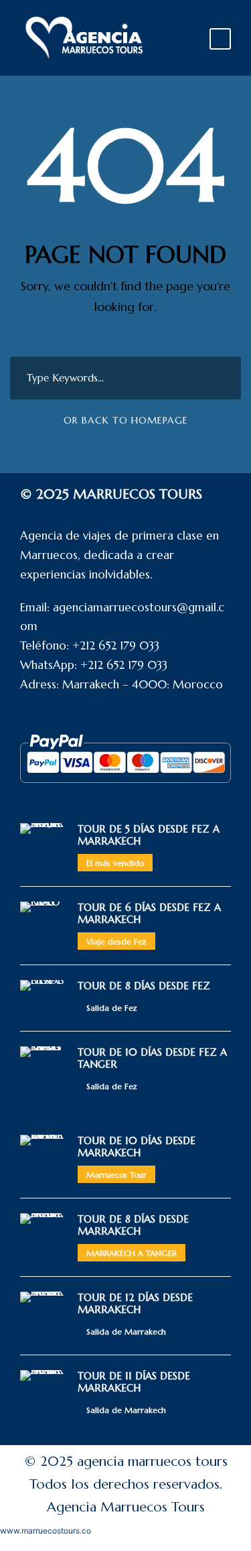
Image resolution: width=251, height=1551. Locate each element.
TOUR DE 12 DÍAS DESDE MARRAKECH (135, 1303)
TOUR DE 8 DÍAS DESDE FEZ (144, 985)
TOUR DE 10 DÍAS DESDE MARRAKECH (136, 1146)
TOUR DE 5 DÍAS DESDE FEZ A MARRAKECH (149, 834)
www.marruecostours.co (45, 1531)
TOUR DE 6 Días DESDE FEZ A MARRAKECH (149, 913)
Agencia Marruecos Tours (126, 1507)
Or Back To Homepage (126, 420)
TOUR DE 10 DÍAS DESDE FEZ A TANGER (152, 1058)
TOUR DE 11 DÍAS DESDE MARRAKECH (134, 1381)
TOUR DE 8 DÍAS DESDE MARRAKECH (133, 1225)
